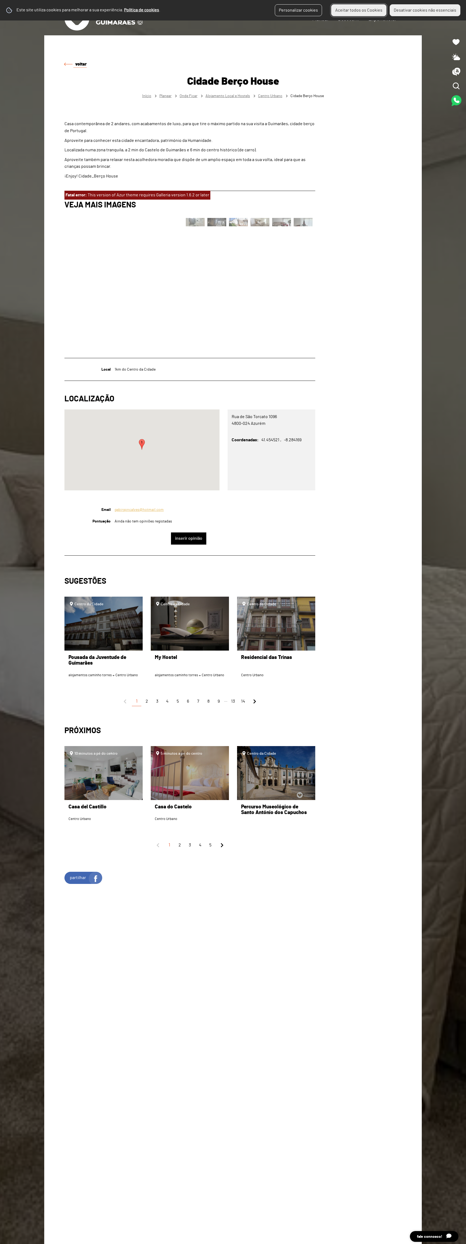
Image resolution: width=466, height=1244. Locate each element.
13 (233, 701)
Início (146, 96)
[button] (142, 444)
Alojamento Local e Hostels (227, 96)
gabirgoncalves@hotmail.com (139, 510)
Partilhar (78, 878)
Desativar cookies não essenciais (425, 10)
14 (243, 701)
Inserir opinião (188, 538)
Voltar (81, 64)
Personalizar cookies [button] (298, 10)
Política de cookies (141, 10)
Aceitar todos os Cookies (358, 10)
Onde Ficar (188, 96)
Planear (165, 96)
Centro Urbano (270, 96)
